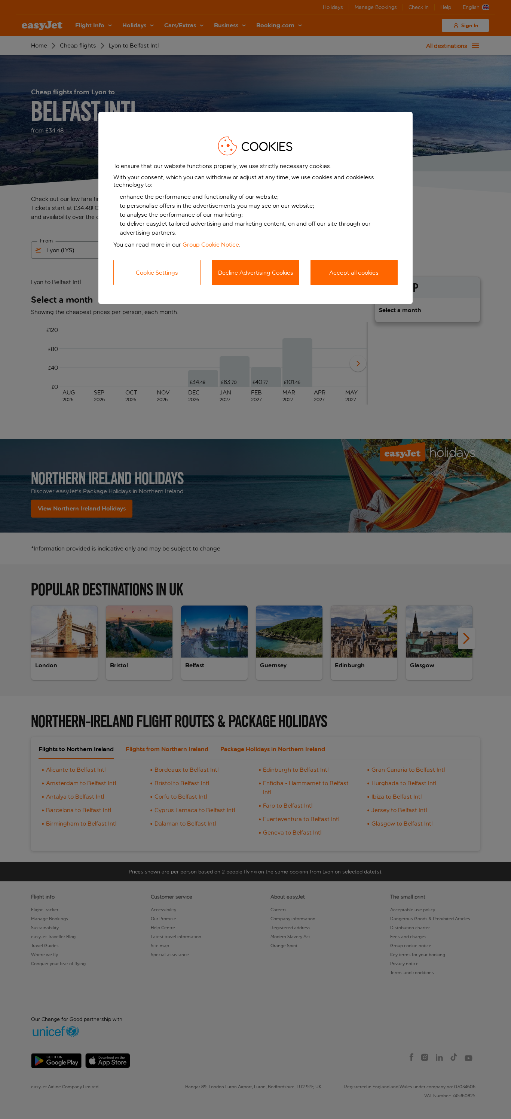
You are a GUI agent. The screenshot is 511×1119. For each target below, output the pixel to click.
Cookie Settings (157, 272)
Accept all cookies (354, 272)
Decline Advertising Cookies (255, 272)
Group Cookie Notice (211, 244)
